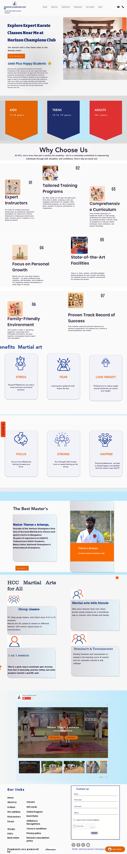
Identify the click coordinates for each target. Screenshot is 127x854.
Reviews (3, 429)
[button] (109, 10)
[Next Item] (104, 30)
